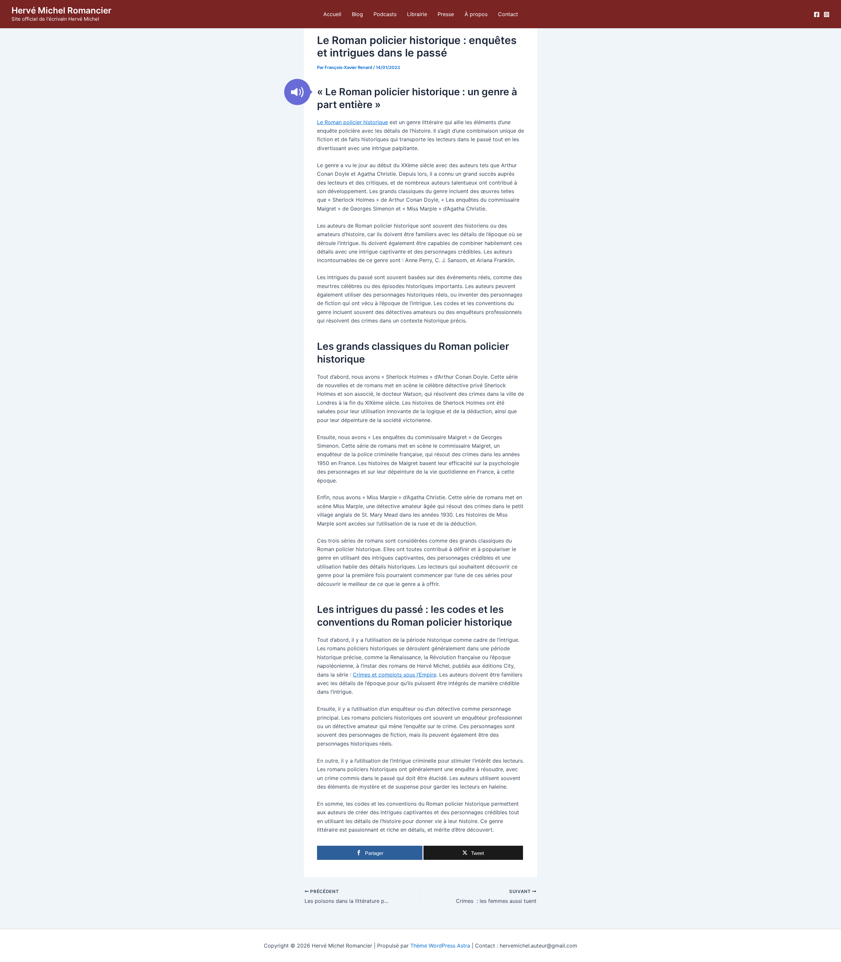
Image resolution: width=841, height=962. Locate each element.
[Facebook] (817, 14)
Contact (508, 14)
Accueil (332, 14)
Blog (357, 14)
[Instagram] (827, 14)
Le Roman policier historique (352, 122)
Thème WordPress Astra (440, 945)
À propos (476, 14)
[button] (297, 92)
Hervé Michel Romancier (61, 10)
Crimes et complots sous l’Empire (394, 674)
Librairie (417, 14)
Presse (446, 14)
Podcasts (385, 14)
